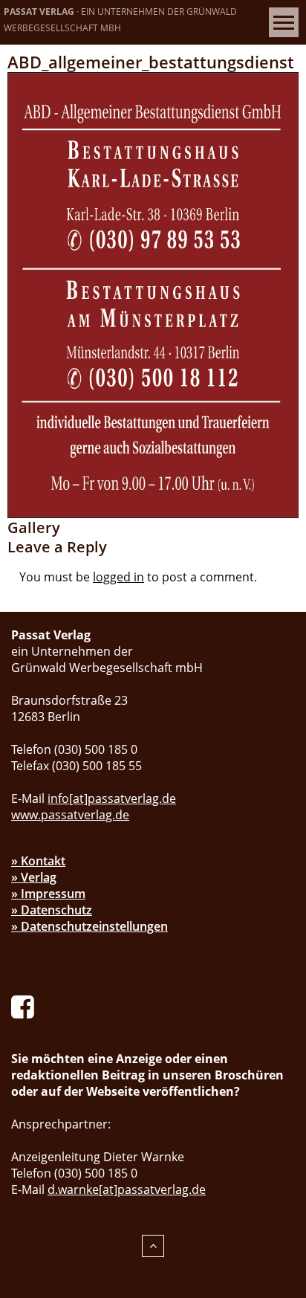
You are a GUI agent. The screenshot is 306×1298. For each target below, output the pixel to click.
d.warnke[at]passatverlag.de (127, 1189)
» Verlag (33, 877)
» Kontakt (38, 861)
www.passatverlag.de (70, 815)
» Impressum (48, 893)
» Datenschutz (51, 910)
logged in (118, 577)
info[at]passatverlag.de (112, 798)
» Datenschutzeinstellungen (89, 926)
